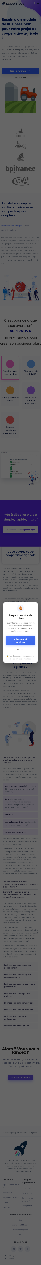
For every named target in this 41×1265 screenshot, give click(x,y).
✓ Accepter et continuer (20, 640)
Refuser (20, 649)
